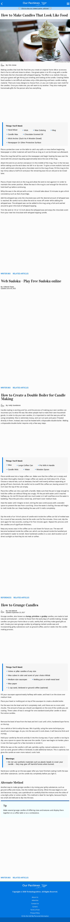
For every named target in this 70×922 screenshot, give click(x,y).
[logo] (35, 3)
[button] (2, 4)
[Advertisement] (35, 108)
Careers (35, 907)
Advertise (35, 900)
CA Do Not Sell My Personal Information (35, 916)
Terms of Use (35, 910)
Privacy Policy (35, 913)
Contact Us (35, 904)
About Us (35, 897)
